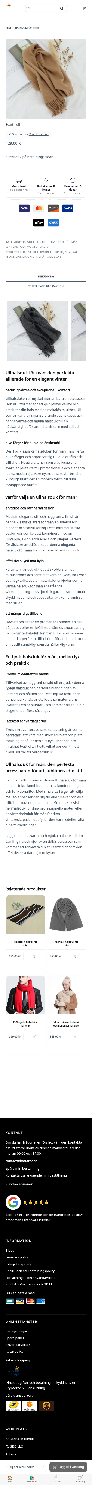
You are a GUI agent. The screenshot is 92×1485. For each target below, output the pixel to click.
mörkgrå (37, 256)
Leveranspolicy (17, 1257)
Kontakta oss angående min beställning (36, 1175)
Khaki (10, 256)
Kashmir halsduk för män (66, 943)
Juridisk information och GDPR (29, 1284)
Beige (27, 252)
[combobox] (41, 8)
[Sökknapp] (61, 8)
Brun (59, 252)
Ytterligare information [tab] (46, 286)
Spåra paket (15, 1338)
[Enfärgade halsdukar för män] (25, 995)
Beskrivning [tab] (46, 276)
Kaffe (77, 252)
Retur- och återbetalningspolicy (30, 1271)
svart (58, 256)
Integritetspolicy (18, 1264)
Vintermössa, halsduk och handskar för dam (66, 1024)
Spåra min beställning (22, 1168)
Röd (49, 256)
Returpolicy (14, 1351)
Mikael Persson (39, 134)
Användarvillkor (18, 1344)
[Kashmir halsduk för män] (66, 914)
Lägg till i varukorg (71, 1467)
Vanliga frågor (16, 1331)
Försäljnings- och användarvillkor (31, 1277)
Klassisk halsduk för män (25, 943)
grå (68, 252)
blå (36, 252)
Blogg (10, 1250)
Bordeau (47, 252)
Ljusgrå (22, 256)
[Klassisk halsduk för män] (25, 914)
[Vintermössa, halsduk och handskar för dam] (66, 995)
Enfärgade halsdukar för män (25, 1024)
